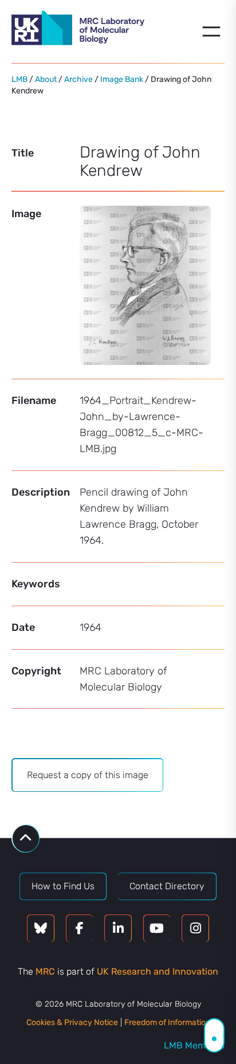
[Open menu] (211, 31)
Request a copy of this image (87, 774)
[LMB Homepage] (77, 30)
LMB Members (194, 1045)
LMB (19, 79)
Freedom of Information (167, 1022)
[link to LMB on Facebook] (79, 928)
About (46, 79)
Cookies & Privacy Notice (72, 1022)
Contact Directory (166, 886)
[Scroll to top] (26, 838)
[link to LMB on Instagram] (195, 928)
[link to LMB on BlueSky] (40, 928)
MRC (45, 971)
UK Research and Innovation (157, 971)
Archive (78, 79)
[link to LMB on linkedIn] (118, 928)
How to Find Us (63, 886)
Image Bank (121, 79)
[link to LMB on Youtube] (157, 928)
